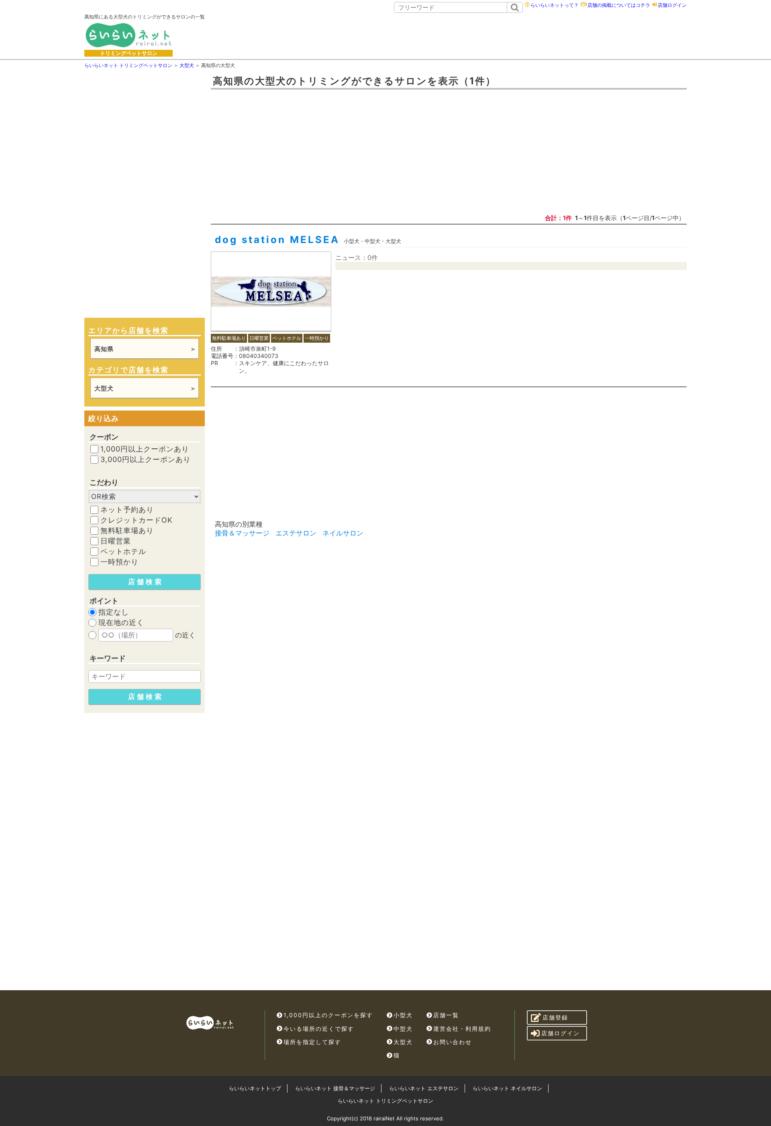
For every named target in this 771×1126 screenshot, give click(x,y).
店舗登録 (555, 1017)
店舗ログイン (672, 5)
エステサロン (295, 533)
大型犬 (403, 1041)
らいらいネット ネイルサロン (507, 1088)
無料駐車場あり (127, 531)
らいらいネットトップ (255, 1088)
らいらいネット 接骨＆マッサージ (335, 1088)
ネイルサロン (342, 533)
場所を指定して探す (312, 1041)
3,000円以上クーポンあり (145, 460)
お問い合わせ (452, 1041)
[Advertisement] (456, 35)
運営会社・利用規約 (462, 1028)
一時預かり (119, 562)
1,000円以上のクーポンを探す (328, 1015)
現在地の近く (121, 623)
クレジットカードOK (136, 520)
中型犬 (403, 1028)
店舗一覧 (446, 1015)
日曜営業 (115, 541)
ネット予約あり (127, 510)
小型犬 (403, 1015)
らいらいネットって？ (554, 5)
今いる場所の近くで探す (319, 1028)
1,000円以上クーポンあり (144, 449)
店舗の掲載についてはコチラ (618, 5)
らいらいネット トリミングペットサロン (385, 1100)
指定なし (113, 612)
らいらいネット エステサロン (424, 1088)
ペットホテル (123, 552)
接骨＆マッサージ (242, 533)
